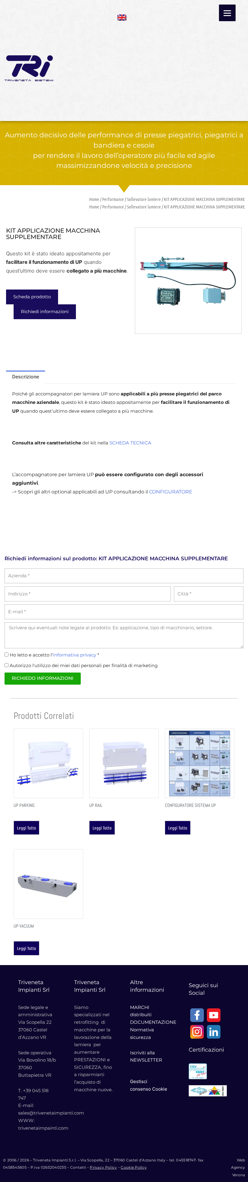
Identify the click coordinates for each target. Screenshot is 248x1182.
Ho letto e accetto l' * (54, 655)
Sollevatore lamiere (144, 199)
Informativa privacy (74, 655)
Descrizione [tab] (25, 377)
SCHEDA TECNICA (130, 443)
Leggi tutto (26, 827)
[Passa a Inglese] (121, 15)
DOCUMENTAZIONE (153, 1022)
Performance (113, 199)
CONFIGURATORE (170, 492)
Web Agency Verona (238, 1167)
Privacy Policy (103, 1167)
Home (94, 199)
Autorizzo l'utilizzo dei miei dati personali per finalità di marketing (84, 665)
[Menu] (227, 13)
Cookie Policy (134, 1167)
